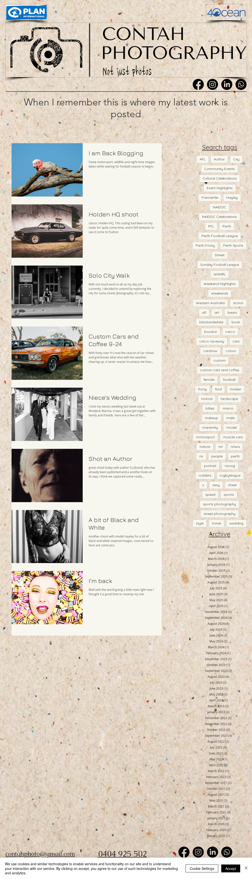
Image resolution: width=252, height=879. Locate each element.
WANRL (220, 274)
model (231, 427)
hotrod (206, 399)
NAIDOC (219, 207)
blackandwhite (211, 322)
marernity (210, 427)
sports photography (219, 504)
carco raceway (211, 341)
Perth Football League (220, 236)
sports (229, 494)
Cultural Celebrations (220, 178)
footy (202, 389)
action (238, 303)
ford (218, 389)
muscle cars (233, 437)
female (209, 379)
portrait (210, 466)
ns (201, 456)
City (236, 159)
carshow (210, 351)
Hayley (232, 197)
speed (210, 494)
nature (205, 446)
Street (219, 255)
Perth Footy (205, 245)
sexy (216, 485)
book (236, 322)
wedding (236, 523)
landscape (229, 399)
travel (216, 523)
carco (230, 331)
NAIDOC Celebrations (219, 216)
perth (235, 456)
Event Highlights (220, 188)
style (200, 523)
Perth (226, 226)
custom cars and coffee (219, 370)
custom (219, 360)
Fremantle (210, 197)
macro (228, 408)
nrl (220, 446)
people (217, 456)
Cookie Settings (202, 868)
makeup (211, 418)
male (230, 418)
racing (230, 466)
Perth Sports (233, 245)
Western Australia (210, 303)
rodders (205, 475)
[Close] (246, 868)
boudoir (210, 331)
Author (219, 159)
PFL (211, 226)
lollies (209, 408)
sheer (232, 485)
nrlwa (235, 446)
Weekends (219, 293)
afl (204, 312)
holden (235, 389)
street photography (220, 513)
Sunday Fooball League (219, 264)
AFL (202, 159)
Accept (230, 868)
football (229, 379)
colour (231, 351)
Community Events (219, 169)
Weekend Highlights (220, 284)
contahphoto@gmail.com (40, 854)
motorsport (205, 437)
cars (236, 341)
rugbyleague (230, 475)
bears (232, 312)
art (217, 312)
